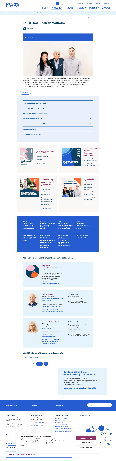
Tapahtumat (59, 405)
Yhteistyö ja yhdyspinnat (106, 7)
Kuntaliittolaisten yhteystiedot (39, 429)
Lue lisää (22, 445)
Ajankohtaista (80, 3)
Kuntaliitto (107, 3)
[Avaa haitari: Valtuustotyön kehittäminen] (91, 108)
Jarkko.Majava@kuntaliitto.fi (51, 306)
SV (68, 3)
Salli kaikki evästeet (85, 438)
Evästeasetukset (86, 447)
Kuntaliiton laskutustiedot (13, 429)
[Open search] (57, 3)
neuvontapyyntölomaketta (50, 283)
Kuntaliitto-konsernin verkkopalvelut (23, 454)
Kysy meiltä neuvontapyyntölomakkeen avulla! (52, 268)
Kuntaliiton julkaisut (60, 420)
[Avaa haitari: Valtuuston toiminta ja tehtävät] (91, 103)
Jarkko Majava (47, 294)
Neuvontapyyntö (11, 405)
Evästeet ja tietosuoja (61, 418)
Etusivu (9, 12)
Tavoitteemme (98, 3)
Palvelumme (89, 3)
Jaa (46, 364)
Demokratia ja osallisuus (37, 12)
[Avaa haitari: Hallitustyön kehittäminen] (91, 118)
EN (71, 3)
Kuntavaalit (30, 37)
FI (63, 3)
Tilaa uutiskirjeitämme (61, 424)
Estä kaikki (86, 442)
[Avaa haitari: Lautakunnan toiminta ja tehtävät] (91, 123)
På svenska (90, 18)
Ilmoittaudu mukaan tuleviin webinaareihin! (79, 388)
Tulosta (40, 364)
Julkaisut (34, 405)
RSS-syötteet (59, 422)
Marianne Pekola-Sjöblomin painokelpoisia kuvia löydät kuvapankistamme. (50, 341)
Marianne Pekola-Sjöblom (51, 322)
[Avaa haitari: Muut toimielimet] (91, 129)
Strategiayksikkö (47, 298)
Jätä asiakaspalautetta (37, 425)
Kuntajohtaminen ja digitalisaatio (21, 12)
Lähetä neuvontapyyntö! (15, 443)
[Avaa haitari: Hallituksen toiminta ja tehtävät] (91, 113)
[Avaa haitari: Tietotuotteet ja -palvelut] (91, 134)
